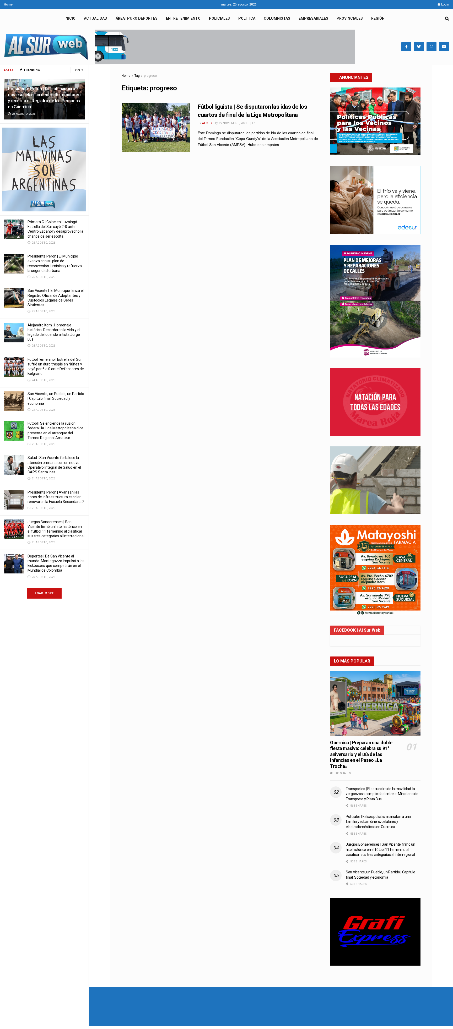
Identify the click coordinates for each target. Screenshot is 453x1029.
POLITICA (246, 18)
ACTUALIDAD (95, 18)
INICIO (70, 18)
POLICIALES (219, 18)
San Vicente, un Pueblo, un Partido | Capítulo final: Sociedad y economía (56, 398)
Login (444, 4)
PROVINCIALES (350, 18)
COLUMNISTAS (277, 18)
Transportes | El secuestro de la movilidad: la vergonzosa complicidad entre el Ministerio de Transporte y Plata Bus (382, 794)
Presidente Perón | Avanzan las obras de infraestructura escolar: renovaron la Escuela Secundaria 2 (56, 497)
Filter (76, 70)
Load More (44, 593)
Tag (137, 76)
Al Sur (207, 123)
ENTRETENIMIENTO (183, 18)
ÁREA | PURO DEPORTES (137, 18)
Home (8, 4)
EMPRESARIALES (313, 18)
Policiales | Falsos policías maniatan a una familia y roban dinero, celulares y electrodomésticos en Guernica (378, 821)
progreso (150, 76)
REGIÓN (378, 18)
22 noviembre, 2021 (232, 123)
